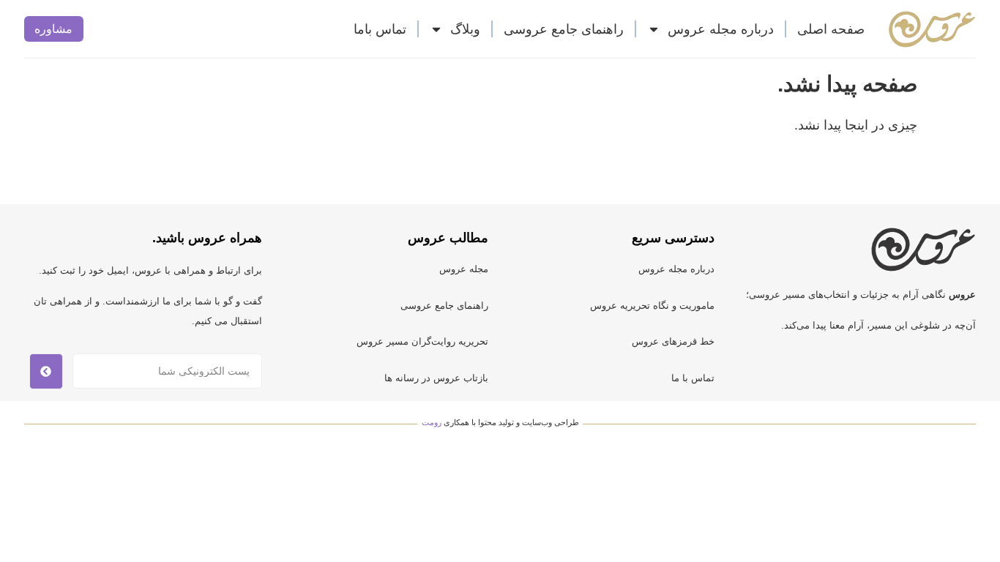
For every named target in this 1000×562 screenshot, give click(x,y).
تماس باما (380, 29)
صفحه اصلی (831, 29)
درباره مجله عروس (721, 29)
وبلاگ (465, 29)
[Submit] (46, 371)
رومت (431, 422)
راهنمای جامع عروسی (564, 29)
